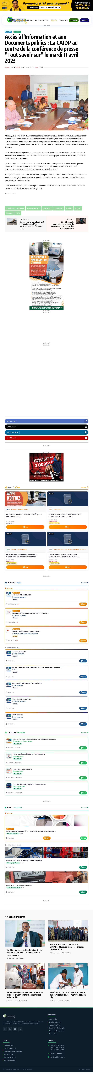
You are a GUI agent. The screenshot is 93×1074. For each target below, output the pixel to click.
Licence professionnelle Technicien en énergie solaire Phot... (34, 739)
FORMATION (63, 20)
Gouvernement (21, 158)
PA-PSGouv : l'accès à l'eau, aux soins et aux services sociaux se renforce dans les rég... (68, 995)
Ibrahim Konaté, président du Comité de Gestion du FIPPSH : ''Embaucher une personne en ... (24, 952)
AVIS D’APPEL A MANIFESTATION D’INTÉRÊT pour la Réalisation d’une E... (24, 515)
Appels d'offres (54, 1025)
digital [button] (77, 208)
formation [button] (47, 208)
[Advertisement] (46, 327)
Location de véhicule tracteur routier (19, 885)
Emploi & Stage (54, 1022)
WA (85, 838)
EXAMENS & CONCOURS (79, 20)
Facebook (72, 155)
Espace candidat (10, 1057)
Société (17, 32)
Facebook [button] (59, 208)
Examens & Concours (56, 1031)
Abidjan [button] (69, 208)
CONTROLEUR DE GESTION (21, 595)
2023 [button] (18, 213)
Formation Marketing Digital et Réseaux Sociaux (29, 784)
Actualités (53, 1019)
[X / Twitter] (20, 1029)
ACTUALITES (20, 20)
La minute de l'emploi (57, 1028)
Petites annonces (10, 1048)
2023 (22, 136)
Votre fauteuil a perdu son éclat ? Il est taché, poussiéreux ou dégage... (31, 831)
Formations (53, 1034)
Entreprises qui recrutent (13, 1051)
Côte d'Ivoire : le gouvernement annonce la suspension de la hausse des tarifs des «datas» (62, 225)
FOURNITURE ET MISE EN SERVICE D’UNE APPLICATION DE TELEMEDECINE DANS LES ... (64, 555)
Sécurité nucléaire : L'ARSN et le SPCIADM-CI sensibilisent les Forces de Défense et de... (67, 947)
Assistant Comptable (19, 652)
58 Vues (8, 958)
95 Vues (52, 1001)
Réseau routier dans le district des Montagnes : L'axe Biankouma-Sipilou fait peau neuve (32, 225)
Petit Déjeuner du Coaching (22, 769)
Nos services (8, 1045)
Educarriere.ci (12, 1069)
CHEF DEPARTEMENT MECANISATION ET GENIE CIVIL (30, 613)
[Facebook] (5, 1029)
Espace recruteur (10, 1060)
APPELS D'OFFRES (41, 20)
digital (18, 177)
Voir (26, 527)
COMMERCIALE (17, 715)
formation (53, 136)
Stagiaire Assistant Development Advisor (26, 631)
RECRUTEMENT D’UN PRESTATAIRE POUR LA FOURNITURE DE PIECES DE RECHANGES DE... (21, 555)
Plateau (22, 155)
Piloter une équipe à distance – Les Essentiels (29, 754)
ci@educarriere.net (57, 1053)
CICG (13, 67)
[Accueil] (12, 20)
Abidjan (8, 136)
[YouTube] (15, 1029)
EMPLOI (30, 20)
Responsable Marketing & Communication (27, 683)
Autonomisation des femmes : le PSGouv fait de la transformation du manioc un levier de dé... (24, 995)
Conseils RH (8, 1054)
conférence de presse (19, 152)
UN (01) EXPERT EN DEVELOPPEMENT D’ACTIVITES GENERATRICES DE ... (36, 667)
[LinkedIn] (10, 1029)
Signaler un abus (84, 1069)
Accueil (8, 32)
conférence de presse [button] (15, 208)
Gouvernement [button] (33, 208)
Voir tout (83, 487)
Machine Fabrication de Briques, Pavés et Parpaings (24, 860)
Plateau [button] (9, 213)
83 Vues (52, 953)
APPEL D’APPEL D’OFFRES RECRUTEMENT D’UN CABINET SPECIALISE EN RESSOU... (65, 515)
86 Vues (8, 1001)
